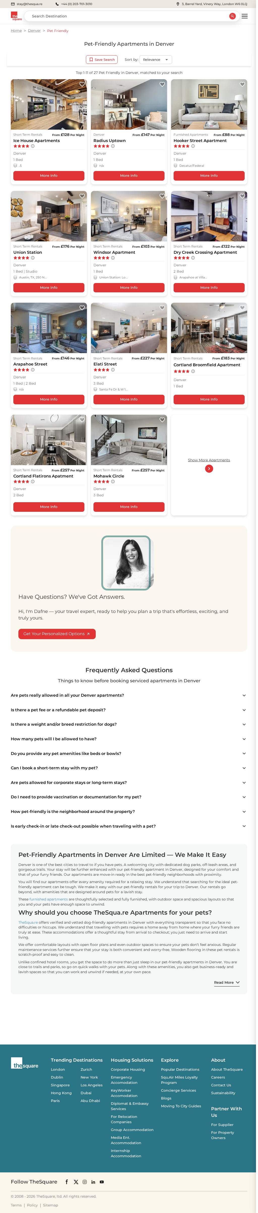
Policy (32, 1205)
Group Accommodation (132, 1129)
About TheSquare (227, 1069)
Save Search (105, 60)
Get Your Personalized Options (54, 633)
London (58, 1069)
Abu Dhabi (90, 1100)
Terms (16, 1205)
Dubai (86, 1093)
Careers (218, 1077)
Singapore (60, 1085)
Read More (224, 982)
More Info (48, 175)
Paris (55, 1100)
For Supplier (222, 1124)
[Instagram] (84, 1181)
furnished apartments (48, 899)
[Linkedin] (93, 1181)
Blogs (166, 1098)
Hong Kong (61, 1093)
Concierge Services (178, 1090)
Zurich (86, 1069)
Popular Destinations (180, 1069)
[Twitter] (76, 1181)
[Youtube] (101, 1181)
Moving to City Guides (181, 1106)
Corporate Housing (128, 1069)
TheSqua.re (28, 922)
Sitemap (50, 1205)
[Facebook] (67, 1182)
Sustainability (223, 1093)
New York (89, 1077)
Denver (34, 30)
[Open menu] (244, 16)
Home (16, 30)
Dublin (57, 1077)
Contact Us (221, 1085)
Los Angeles (92, 1085)
